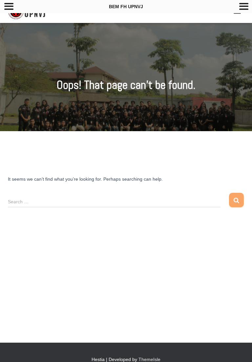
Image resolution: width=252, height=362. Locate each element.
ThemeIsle (149, 359)
